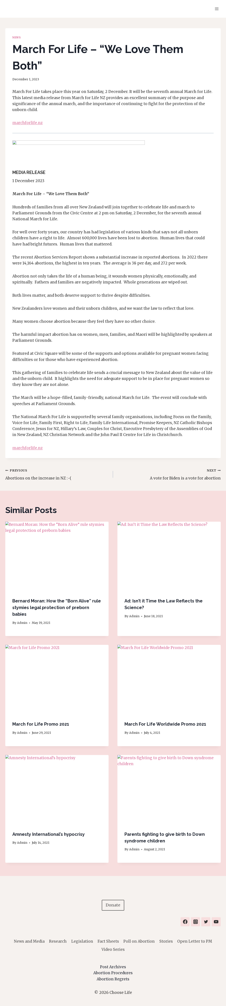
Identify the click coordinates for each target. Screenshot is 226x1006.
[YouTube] (216, 921)
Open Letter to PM (194, 941)
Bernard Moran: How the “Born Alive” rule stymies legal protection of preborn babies (56, 607)
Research (58, 941)
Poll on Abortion (139, 941)
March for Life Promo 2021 (40, 724)
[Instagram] (195, 921)
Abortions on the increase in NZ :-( (38, 475)
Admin (22, 623)
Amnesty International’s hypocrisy (48, 834)
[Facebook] (185, 921)
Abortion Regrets (113, 979)
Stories (166, 941)
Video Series (113, 949)
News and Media (29, 941)
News (16, 37)
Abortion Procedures (113, 972)
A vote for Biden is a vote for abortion (185, 475)
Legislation (82, 941)
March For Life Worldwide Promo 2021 (165, 724)
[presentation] (57, 556)
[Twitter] (205, 921)
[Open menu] (217, 8)
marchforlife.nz (27, 122)
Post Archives (113, 966)
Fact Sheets (108, 941)
